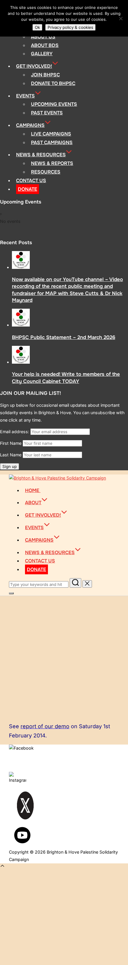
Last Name (10, 454)
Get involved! (34, 66)
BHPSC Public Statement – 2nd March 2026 (63, 337)
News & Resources (41, 155)
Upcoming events (54, 104)
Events (25, 96)
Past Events (47, 113)
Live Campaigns (51, 134)
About (33, 502)
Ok (37, 27)
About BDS (45, 45)
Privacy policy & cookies (70, 27)
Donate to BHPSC (53, 83)
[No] (121, 18)
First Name (10, 443)
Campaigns (30, 125)
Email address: (15, 431)
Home (32, 490)
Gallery (42, 54)
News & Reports (52, 163)
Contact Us (31, 180)
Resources (45, 172)
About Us (43, 37)
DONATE (27, 189)
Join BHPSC (45, 75)
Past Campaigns (52, 142)
